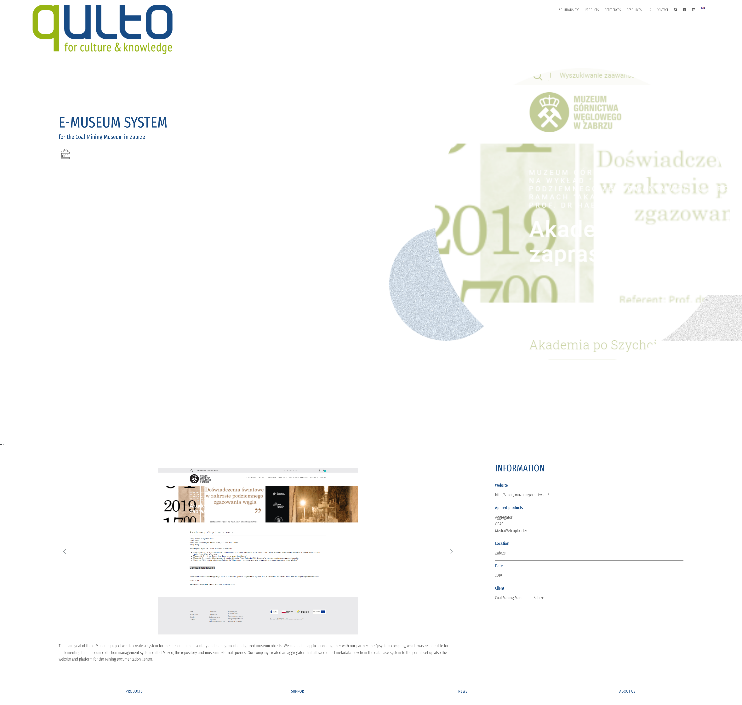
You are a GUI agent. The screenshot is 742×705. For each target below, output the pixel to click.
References (613, 10)
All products (597, 21)
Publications (639, 21)
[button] (64, 551)
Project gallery (617, 21)
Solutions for (569, 10)
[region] (258, 551)
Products (592, 10)
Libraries (568, 21)
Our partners (659, 40)
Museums (569, 30)
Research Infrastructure (578, 69)
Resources (634, 10)
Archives (568, 40)
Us (649, 10)
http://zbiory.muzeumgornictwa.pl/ (522, 494)
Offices (665, 21)
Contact (662, 10)
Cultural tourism (573, 59)
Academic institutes (575, 50)
